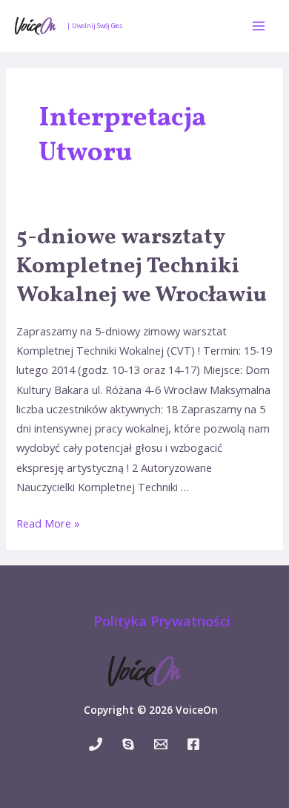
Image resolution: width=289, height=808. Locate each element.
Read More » (48, 523)
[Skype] (128, 744)
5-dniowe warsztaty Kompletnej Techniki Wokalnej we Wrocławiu (141, 266)
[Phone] (95, 744)
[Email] (160, 744)
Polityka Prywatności (161, 621)
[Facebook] (193, 744)
